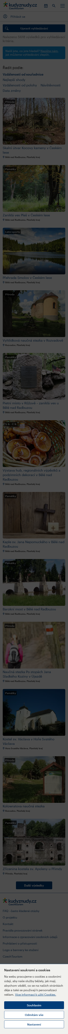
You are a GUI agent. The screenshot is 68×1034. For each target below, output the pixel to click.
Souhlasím (34, 1005)
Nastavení (34, 1024)
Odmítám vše (34, 1014)
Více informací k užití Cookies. (35, 994)
